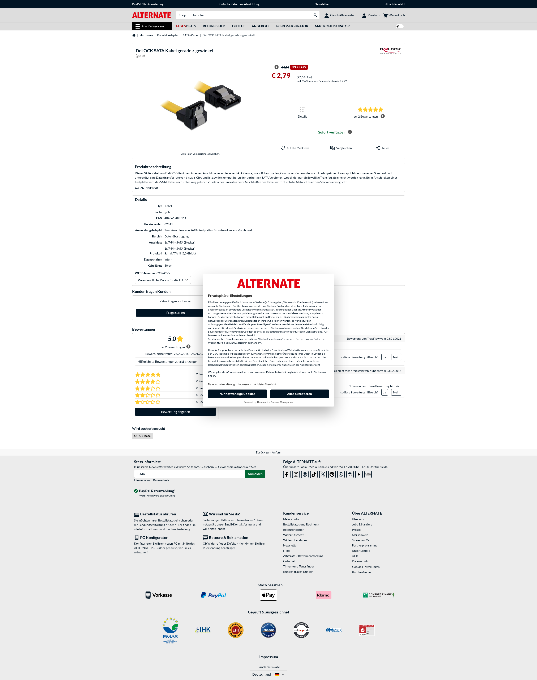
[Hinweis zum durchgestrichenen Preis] (276, 67)
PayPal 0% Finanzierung (147, 4)
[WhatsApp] (341, 473)
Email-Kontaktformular (240, 524)
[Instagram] (296, 473)
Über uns (358, 519)
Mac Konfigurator (332, 26)
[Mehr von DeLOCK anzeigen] (390, 53)
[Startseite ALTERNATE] (151, 14)
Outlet (238, 26)
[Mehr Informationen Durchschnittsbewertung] (382, 116)
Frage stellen (175, 312)
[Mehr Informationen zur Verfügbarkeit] (350, 132)
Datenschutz (161, 480)
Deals (185, 26)
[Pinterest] (332, 473)
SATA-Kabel (190, 35)
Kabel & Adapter (168, 35)
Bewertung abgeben (175, 412)
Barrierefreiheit (362, 572)
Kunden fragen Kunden (298, 571)
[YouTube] (359, 473)
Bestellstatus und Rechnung (301, 524)
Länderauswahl (269, 667)
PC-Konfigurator (292, 26)
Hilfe (388, 4)
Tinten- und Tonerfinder (298, 566)
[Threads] (305, 473)
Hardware (146, 35)
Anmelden (255, 474)
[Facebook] (287, 473)
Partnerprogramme (364, 545)
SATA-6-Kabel (142, 436)
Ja (384, 357)
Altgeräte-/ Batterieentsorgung (303, 556)
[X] (323, 473)
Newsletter (322, 4)
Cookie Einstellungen (366, 567)
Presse (356, 529)
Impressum (268, 656)
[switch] (400, 26)
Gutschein (289, 561)
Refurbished (214, 26)
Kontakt (399, 4)
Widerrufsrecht (293, 535)
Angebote (261, 26)
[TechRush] (350, 473)
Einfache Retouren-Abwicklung (239, 4)
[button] (341, 147)
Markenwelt (360, 535)
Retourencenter (293, 529)
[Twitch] (368, 473)
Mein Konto (291, 519)
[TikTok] (314, 473)
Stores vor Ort (361, 540)
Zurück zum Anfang (268, 452)
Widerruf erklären (295, 540)
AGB (355, 556)
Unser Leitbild (361, 550)
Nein (396, 357)
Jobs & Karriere (362, 524)
